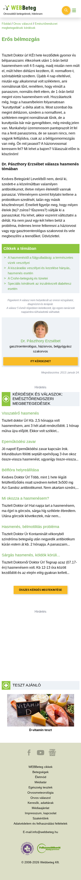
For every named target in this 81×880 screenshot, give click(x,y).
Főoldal (6, 23)
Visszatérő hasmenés (20, 413)
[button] (29, 754)
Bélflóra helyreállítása (20, 470)
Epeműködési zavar (19, 441)
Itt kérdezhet (40, 361)
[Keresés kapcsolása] (66, 10)
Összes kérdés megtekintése (40, 589)
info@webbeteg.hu (45, 832)
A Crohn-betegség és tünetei (28, 278)
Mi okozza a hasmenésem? (25, 498)
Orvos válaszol (22, 23)
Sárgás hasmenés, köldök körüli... (31, 555)
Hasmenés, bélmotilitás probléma (30, 527)
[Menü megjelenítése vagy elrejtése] (74, 10)
